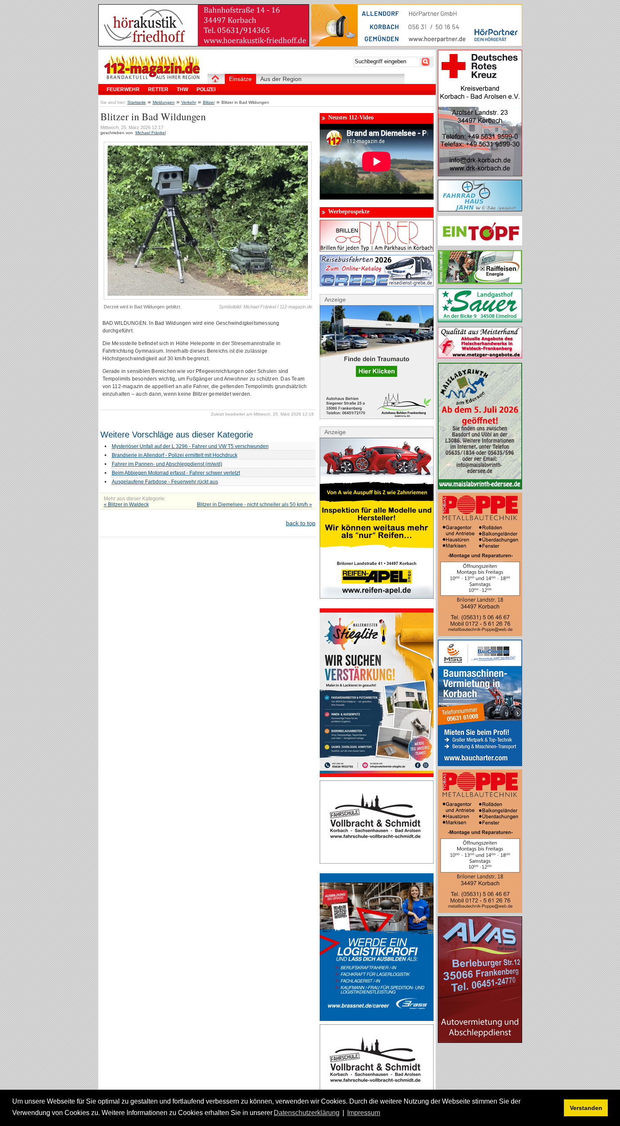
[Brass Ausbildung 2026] (377, 1018)
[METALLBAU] (480, 634)
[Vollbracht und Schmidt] (377, 861)
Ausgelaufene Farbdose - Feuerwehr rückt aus (165, 482)
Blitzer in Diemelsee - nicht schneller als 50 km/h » (254, 505)
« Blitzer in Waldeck (126, 505)
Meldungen (164, 102)
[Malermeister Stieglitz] (377, 775)
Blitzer (209, 102)
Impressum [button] (363, 1112)
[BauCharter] (480, 764)
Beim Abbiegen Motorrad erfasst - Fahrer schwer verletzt (176, 473)
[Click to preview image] (208, 298)
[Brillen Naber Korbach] (377, 249)
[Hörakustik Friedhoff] (203, 44)
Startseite (136, 102)
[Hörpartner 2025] (416, 44)
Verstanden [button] (586, 1107)
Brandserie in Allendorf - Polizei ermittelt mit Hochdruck (174, 455)
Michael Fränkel (150, 132)
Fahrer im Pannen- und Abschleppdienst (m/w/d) (167, 464)
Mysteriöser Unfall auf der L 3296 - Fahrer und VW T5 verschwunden (190, 446)
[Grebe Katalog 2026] (377, 284)
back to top (300, 523)
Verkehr (188, 102)
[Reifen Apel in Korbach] (377, 596)
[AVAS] (480, 1040)
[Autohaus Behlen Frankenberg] (377, 416)
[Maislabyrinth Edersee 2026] (480, 487)
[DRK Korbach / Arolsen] (480, 174)
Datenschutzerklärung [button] (307, 1112)
